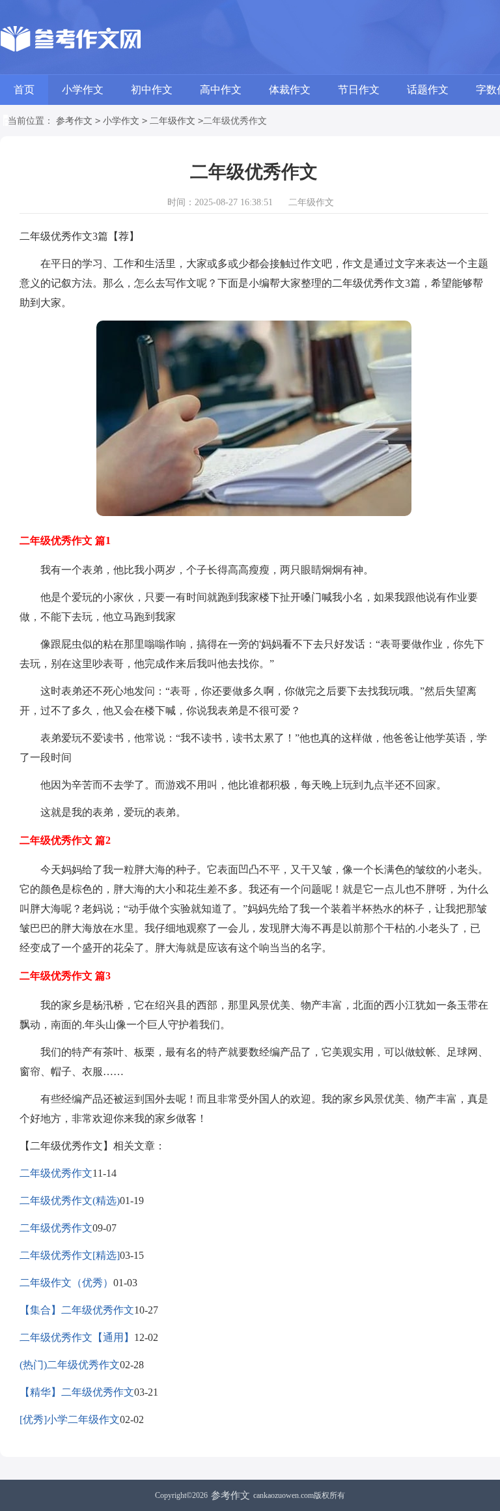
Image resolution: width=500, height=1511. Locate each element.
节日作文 (359, 89)
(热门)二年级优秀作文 (70, 1364)
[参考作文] (73, 39)
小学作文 (83, 89)
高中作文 (221, 89)
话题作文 (428, 89)
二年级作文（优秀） (66, 1282)
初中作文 (152, 89)
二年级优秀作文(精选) (70, 1200)
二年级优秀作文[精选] (70, 1255)
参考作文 (74, 121)
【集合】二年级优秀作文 (77, 1310)
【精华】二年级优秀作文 (77, 1392)
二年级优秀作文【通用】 (77, 1337)
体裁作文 (290, 89)
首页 (24, 89)
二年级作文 (172, 121)
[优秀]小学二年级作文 (70, 1419)
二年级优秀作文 (56, 1173)
